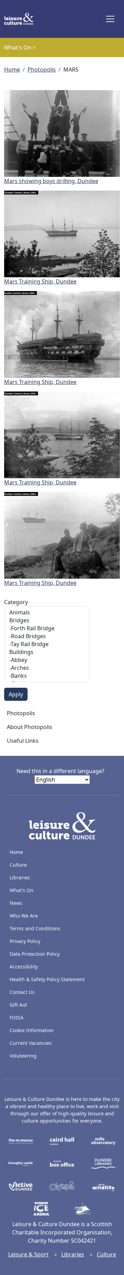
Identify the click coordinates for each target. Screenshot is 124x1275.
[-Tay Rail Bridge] (47, 644)
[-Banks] (47, 676)
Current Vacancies (31, 1043)
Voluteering (23, 1055)
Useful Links (23, 740)
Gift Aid (18, 1004)
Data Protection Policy (35, 954)
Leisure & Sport (28, 1254)
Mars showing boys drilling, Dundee (51, 181)
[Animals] (47, 613)
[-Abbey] (47, 660)
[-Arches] (47, 668)
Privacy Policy (25, 941)
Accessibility (24, 966)
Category (16, 602)
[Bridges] (47, 620)
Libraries (20, 877)
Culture (18, 864)
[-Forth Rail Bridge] (47, 628)
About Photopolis (29, 727)
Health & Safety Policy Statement (47, 979)
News (16, 903)
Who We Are (24, 915)
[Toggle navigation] (110, 19)
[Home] (21, 19)
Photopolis (42, 69)
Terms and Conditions (35, 928)
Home (12, 69)
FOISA (16, 1017)
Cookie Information (32, 1030)
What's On (21, 890)
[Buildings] (47, 652)
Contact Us (22, 992)
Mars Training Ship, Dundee (40, 281)
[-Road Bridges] (47, 636)
